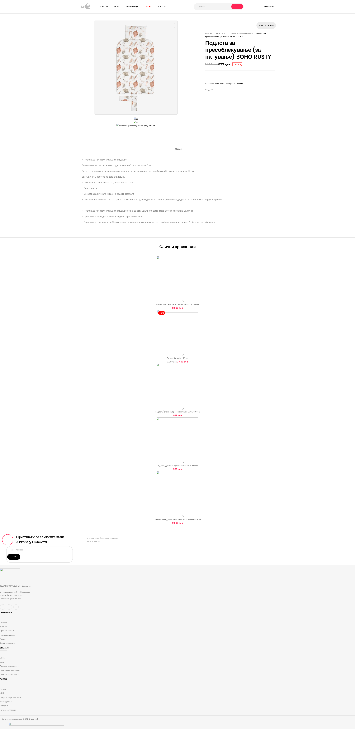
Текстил (3, 626)
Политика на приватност (10, 670)
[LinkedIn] (225, 89)
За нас (2, 658)
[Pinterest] (229, 89)
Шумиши (3, 622)
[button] (267, 7)
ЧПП (2, 693)
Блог (2, 662)
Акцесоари (220, 33)
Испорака (4, 705)
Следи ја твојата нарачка (10, 697)
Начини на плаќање (8, 710)
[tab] (178, 149)
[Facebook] (217, 89)
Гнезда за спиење (7, 635)
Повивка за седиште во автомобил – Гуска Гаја (177, 304)
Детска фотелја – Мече (177, 358)
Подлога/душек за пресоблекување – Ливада (177, 465)
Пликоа (3, 639)
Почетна (208, 33)
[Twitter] (221, 89)
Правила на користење (9, 666)
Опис (178, 149)
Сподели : (209, 89)
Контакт (3, 689)
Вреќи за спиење (7, 630)
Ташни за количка (7, 643)
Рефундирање (6, 701)
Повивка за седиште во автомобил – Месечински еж (177, 519)
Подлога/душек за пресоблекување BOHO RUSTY (177, 411)
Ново (217, 83)
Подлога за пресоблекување (241, 33)
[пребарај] (237, 6)
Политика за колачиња (9, 674)
